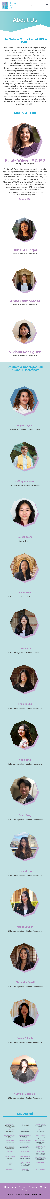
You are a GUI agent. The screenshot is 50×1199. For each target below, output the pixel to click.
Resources (33, 1187)
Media (43, 1187)
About (14, 1187)
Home (7, 1187)
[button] (25, 198)
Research (23, 1187)
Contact (25, 1190)
